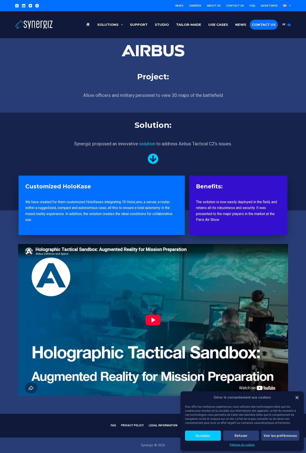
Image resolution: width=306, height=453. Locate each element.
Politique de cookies (242, 444)
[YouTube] (30, 5)
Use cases (218, 24)
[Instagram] (37, 5)
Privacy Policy (132, 425)
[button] (297, 397)
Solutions (108, 24)
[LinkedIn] (23, 5)
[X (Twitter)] (17, 5)
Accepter (203, 436)
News (179, 5)
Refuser (241, 436)
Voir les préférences (280, 436)
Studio (162, 24)
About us (214, 5)
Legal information (163, 425)
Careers (195, 5)
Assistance (269, 5)
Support (139, 24)
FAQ (252, 5)
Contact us (235, 5)
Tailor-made (188, 24)
